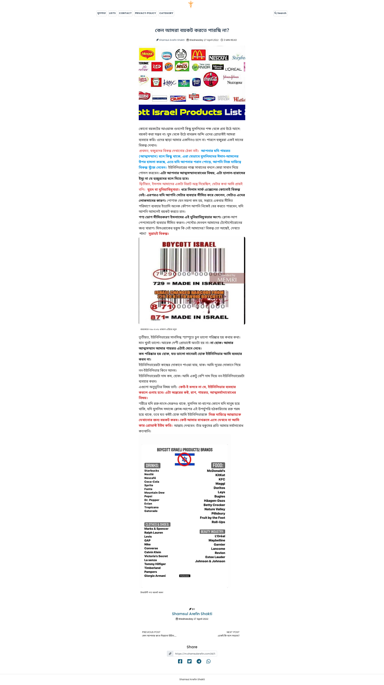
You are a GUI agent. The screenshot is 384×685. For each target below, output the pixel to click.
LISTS (112, 13)
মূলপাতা (101, 13)
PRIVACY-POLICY (145, 13)
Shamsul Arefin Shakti (171, 40)
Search (281, 13)
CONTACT (125, 13)
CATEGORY (166, 13)
